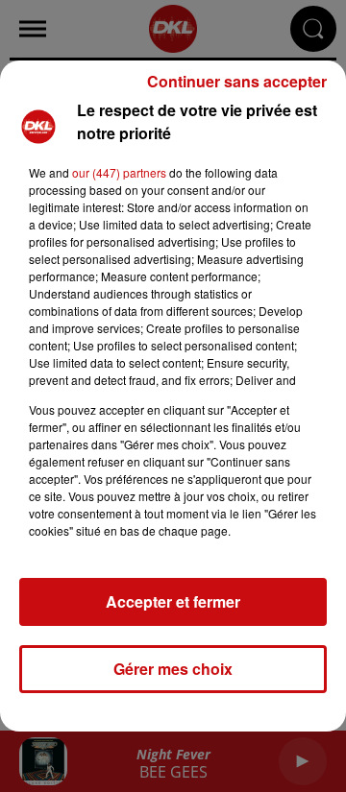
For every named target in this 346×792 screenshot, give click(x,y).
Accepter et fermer (173, 601)
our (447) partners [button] (119, 172)
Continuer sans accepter (237, 81)
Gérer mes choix (173, 669)
